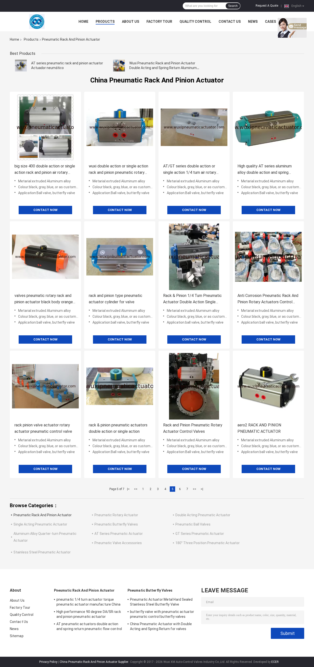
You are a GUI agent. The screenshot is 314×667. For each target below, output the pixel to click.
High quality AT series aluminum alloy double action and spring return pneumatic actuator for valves (264, 170)
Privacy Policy (48, 662)
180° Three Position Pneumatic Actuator (207, 543)
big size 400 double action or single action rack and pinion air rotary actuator (44, 170)
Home (83, 21)
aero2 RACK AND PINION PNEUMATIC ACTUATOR (259, 428)
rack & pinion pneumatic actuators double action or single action (118, 428)
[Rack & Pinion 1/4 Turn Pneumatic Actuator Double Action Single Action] (194, 256)
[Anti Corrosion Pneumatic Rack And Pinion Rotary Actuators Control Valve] (268, 256)
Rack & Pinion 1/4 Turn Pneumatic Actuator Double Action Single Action (192, 299)
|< (128, 489)
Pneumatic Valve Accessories (118, 543)
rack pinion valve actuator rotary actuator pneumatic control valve (43, 428)
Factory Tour (159, 21)
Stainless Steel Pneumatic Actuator (42, 552)
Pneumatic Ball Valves (192, 524)
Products (105, 21)
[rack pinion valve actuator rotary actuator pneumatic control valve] (45, 386)
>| (202, 489)
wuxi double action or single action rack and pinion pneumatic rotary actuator (118, 170)
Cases (270, 21)
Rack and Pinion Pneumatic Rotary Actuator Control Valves (192, 428)
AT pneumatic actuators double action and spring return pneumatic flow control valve (89, 627)
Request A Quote (267, 5)
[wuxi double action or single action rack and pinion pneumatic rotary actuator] (119, 127)
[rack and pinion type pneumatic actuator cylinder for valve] (119, 256)
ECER (275, 662)
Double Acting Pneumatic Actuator (202, 515)
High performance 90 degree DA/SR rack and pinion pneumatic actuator (88, 614)
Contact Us (230, 21)
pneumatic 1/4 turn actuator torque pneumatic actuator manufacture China (88, 601)
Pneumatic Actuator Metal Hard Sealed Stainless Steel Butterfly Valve (161, 601)
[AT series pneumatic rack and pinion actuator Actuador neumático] (20, 65)
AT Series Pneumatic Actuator (118, 534)
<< (135, 489)
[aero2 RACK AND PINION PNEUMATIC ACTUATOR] (268, 386)
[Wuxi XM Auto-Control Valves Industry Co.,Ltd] (37, 21)
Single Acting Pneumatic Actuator (40, 524)
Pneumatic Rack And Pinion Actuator (42, 515)
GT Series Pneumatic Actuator (199, 534)
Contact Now (45, 210)
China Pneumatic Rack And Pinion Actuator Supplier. (95, 662)
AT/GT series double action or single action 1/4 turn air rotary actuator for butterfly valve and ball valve (194, 170)
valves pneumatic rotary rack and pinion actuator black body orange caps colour (43, 299)
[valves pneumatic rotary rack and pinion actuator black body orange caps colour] (45, 256)
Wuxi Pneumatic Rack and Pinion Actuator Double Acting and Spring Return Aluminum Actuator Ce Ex (163, 67)
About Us (130, 21)
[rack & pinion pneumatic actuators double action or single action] (119, 386)
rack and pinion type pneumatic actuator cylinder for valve (115, 298)
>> (194, 489)
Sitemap (17, 636)
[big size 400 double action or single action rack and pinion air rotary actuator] (45, 127)
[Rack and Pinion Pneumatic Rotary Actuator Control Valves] (194, 386)
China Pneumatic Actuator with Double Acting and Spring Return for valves (161, 626)
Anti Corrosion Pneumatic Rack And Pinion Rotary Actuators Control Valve (267, 299)
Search (233, 6)
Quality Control (195, 21)
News (253, 21)
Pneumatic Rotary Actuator (116, 515)
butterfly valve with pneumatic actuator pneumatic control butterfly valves (162, 614)
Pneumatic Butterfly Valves (116, 524)
